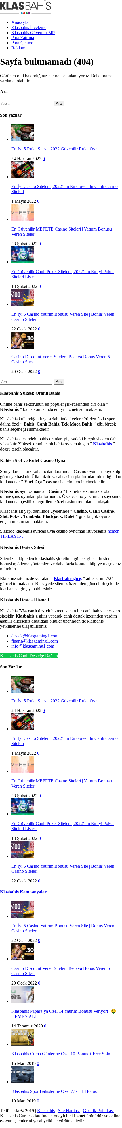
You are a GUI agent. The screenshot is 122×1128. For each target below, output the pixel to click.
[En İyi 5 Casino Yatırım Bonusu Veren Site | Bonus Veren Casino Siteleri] (22, 304)
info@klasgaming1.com (32, 646)
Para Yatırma (22, 37)
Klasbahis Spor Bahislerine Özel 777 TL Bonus (54, 1091)
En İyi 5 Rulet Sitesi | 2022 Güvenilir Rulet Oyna (55, 149)
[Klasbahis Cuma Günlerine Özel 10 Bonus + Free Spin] (22, 1044)
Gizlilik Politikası (98, 1110)
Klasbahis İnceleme (28, 27)
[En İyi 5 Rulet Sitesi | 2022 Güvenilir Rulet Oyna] (22, 139)
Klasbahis (46, 1110)
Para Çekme (22, 42)
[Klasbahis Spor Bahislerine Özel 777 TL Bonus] (22, 1081)
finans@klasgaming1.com (34, 641)
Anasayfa (19, 22)
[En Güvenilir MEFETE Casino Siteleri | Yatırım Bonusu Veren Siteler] (22, 219)
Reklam (18, 47)
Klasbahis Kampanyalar (23, 892)
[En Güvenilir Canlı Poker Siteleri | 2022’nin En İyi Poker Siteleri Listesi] (22, 261)
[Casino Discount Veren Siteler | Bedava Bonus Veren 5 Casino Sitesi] (22, 347)
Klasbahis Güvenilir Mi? (33, 32)
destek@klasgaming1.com (34, 635)
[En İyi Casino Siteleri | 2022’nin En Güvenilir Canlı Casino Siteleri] (22, 176)
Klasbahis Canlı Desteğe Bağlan (29, 655)
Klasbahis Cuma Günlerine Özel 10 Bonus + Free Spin (60, 1053)
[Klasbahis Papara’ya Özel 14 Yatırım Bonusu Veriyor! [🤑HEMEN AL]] (22, 1001)
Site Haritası (69, 1110)
